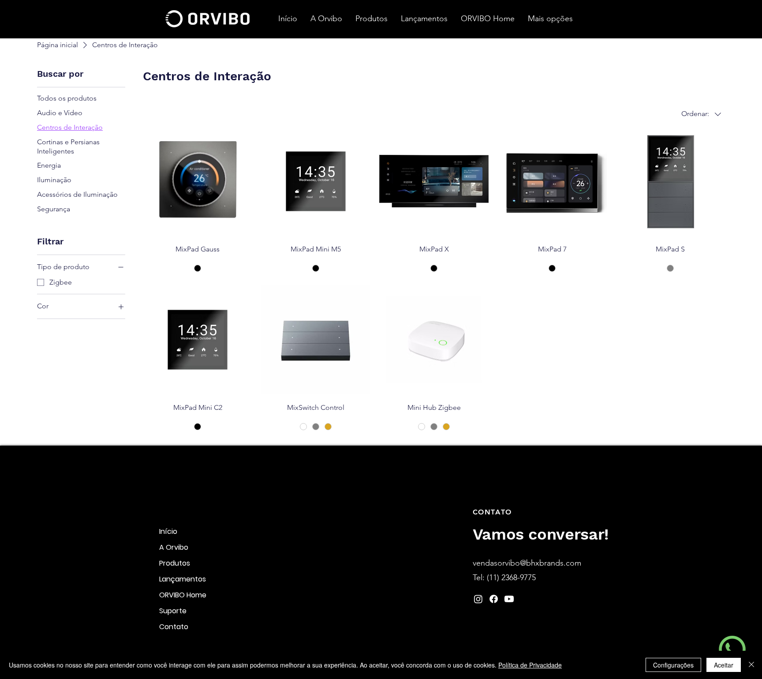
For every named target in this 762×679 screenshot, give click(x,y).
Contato (173, 627)
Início (168, 531)
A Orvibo (173, 547)
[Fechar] (751, 665)
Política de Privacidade (530, 664)
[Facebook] (493, 598)
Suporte (173, 611)
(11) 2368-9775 (511, 577)
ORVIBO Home (182, 595)
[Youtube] (509, 598)
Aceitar (723, 664)
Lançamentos (182, 579)
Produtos (174, 563)
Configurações (673, 664)
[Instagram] (478, 598)
